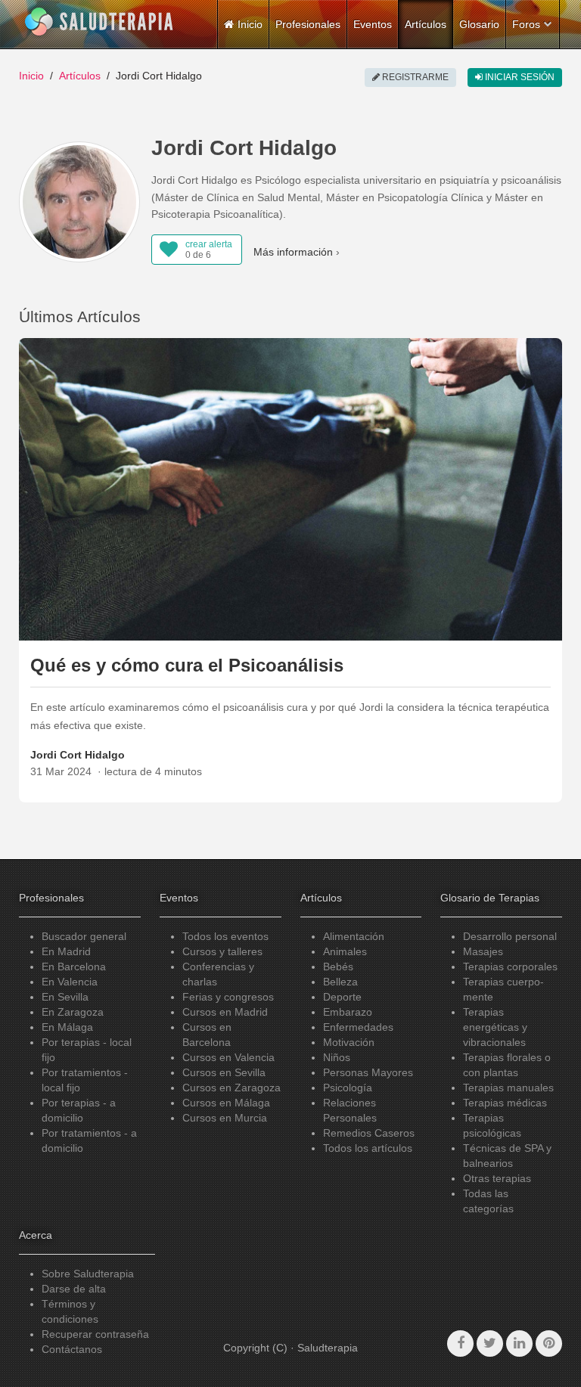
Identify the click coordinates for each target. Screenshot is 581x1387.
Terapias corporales (510, 966)
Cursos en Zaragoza (231, 1087)
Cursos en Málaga (226, 1103)
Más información (293, 252)
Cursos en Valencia (228, 1057)
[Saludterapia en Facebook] (460, 1343)
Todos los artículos (367, 1148)
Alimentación (353, 936)
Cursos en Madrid (225, 1012)
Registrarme (414, 77)
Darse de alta (74, 1289)
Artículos (425, 24)
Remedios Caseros (369, 1133)
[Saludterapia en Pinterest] (549, 1343)
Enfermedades (358, 1027)
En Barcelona (74, 966)
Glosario (479, 24)
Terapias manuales (508, 1087)
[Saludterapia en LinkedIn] (519, 1343)
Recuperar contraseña (95, 1334)
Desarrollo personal (510, 936)
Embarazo (347, 1012)
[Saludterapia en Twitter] (490, 1343)
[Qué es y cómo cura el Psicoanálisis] (290, 489)
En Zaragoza (73, 1012)
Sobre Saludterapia (88, 1274)
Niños (336, 1057)
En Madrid (66, 951)
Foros (526, 24)
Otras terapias (497, 1178)
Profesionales (307, 24)
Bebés (338, 966)
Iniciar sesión (519, 77)
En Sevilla (65, 997)
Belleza (340, 982)
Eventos (372, 24)
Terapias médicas (505, 1103)
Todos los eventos (225, 936)
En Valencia (70, 982)
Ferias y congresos (228, 997)
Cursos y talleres (222, 951)
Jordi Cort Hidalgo (77, 755)
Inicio (31, 76)
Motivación (348, 1042)
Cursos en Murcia (224, 1118)
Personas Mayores (368, 1072)
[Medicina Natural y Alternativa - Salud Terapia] (99, 22)
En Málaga (67, 1027)
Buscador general (84, 936)
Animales (345, 951)
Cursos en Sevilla (224, 1072)
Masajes (483, 951)
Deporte (342, 997)
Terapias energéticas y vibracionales (495, 1027)
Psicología (347, 1087)
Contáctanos (72, 1349)
